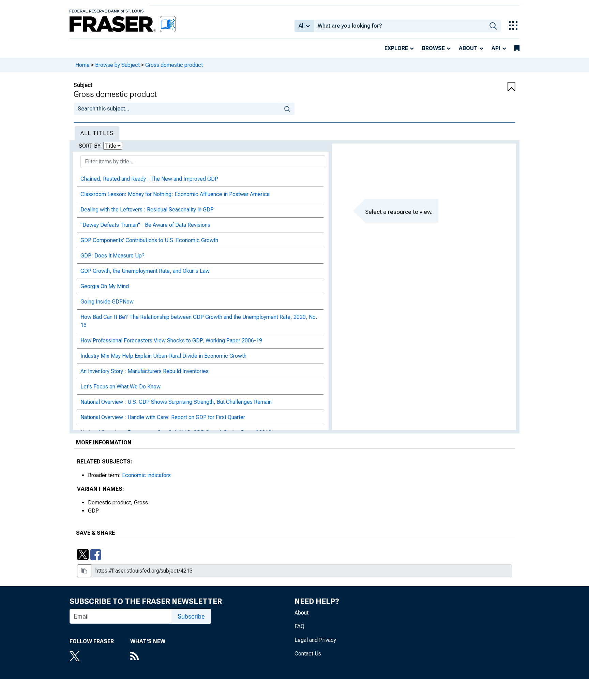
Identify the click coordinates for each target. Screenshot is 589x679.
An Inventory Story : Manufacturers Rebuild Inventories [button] (144, 371)
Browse (433, 48)
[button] (478, 87)
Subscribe (191, 616)
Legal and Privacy (315, 640)
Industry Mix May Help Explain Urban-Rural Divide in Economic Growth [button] (163, 356)
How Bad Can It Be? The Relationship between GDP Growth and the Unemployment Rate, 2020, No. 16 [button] (198, 321)
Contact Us (307, 653)
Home (82, 65)
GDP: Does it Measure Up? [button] (112, 255)
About (468, 48)
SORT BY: (91, 146)
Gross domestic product (174, 65)
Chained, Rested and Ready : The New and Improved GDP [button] (149, 179)
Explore (396, 48)
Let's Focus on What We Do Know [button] (120, 386)
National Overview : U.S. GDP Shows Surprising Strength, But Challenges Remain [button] (176, 402)
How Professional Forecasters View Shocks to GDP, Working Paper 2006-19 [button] (171, 340)
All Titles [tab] (97, 133)
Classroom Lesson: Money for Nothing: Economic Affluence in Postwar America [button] (175, 194)
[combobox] (400, 26)
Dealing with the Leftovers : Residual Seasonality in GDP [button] (147, 209)
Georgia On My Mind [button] (104, 286)
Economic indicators (146, 475)
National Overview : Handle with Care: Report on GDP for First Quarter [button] (162, 417)
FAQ (299, 626)
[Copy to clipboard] (84, 570)
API (496, 48)
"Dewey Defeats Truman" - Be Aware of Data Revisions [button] (145, 225)
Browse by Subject (117, 65)
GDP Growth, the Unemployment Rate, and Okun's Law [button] (145, 271)
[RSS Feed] (147, 657)
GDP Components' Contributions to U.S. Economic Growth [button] (149, 240)
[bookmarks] (516, 48)
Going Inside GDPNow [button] (107, 301)
